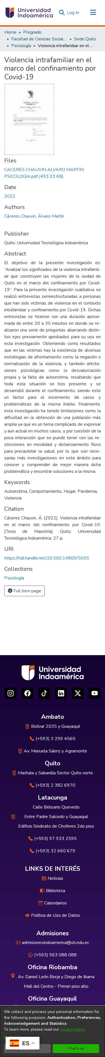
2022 (9, 196)
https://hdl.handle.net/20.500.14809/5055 (46, 558)
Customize (13, 1037)
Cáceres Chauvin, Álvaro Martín (34, 216)
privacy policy (72, 1029)
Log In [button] (73, 13)
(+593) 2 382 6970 (55, 785)
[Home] (28, 13)
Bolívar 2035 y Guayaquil (55, 726)
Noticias (55, 878)
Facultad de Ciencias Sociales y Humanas (39, 39)
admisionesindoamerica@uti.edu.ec (55, 942)
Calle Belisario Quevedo (56, 807)
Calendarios (55, 903)
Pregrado (32, 32)
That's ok (75, 1048)
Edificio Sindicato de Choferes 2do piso (56, 826)
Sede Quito (85, 39)
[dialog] (52, 1031)
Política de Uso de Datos (55, 915)
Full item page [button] (26, 591)
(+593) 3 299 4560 (55, 739)
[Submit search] (61, 12)
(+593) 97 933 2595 (55, 838)
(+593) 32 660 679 (55, 851)
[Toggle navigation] (93, 12)
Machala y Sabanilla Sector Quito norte (55, 773)
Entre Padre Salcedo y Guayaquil (56, 817)
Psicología (21, 46)
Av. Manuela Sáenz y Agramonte (55, 751)
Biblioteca (55, 891)
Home (10, 32)
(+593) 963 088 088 (55, 955)
